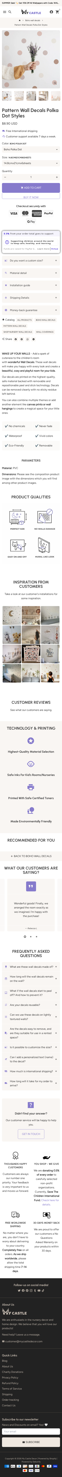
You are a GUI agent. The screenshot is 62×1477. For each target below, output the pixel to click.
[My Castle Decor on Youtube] (39, 1290)
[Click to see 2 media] (19, 96)
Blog (4, 1360)
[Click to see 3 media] (31, 96)
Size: (16, 157)
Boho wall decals (32, 20)
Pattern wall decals (14, 326)
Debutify (37, 1462)
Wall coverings (44, 332)
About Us (7, 1366)
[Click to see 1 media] (7, 96)
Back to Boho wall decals (31, 856)
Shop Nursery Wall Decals (17, 332)
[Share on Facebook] (15, 339)
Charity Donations (12, 1371)
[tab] (31, 261)
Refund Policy (10, 1383)
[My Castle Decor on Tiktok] (43, 1290)
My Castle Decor (29, 1458)
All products (24, 320)
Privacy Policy (10, 1377)
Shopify (52, 1458)
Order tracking (10, 1399)
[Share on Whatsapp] (27, 339)
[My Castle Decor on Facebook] (23, 1290)
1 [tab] (25, 936)
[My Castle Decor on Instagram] (31, 1290)
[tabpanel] (31, 905)
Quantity (7, 171)
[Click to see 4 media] (43, 96)
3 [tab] (36, 936)
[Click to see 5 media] (56, 96)
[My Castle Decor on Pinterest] (27, 1290)
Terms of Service (12, 1388)
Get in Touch (31, 1134)
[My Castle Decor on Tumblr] (35, 1290)
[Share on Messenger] (33, 339)
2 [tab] (31, 936)
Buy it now (31, 197)
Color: (14, 143)
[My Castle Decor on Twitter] (19, 1290)
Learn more (43, 249)
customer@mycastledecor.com (22, 1341)
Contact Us (8, 1405)
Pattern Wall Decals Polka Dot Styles (31, 25)
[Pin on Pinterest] (21, 339)
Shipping (7, 1394)
